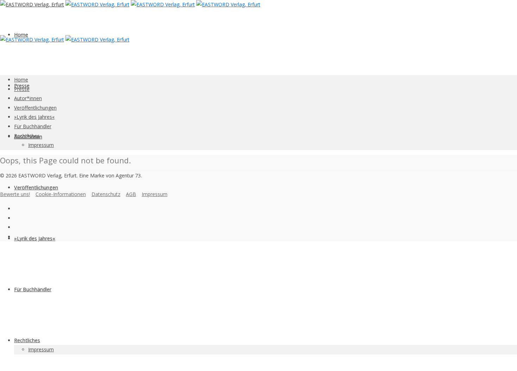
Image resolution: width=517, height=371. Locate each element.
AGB (131, 194)
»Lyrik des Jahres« (34, 238)
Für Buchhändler (32, 289)
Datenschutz (105, 194)
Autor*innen (28, 98)
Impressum (41, 349)
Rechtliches (27, 340)
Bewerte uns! (15, 194)
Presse (22, 89)
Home (21, 34)
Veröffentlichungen (36, 187)
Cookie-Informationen (61, 194)
